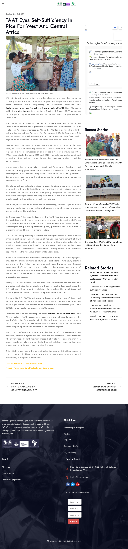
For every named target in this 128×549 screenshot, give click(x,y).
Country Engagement (11, 479)
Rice (51, 368)
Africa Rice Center (25, 111)
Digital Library (70, 452)
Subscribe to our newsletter (78, 492)
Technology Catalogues (74, 427)
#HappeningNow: (96, 64)
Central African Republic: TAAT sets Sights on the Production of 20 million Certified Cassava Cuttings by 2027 (102, 207)
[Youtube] (78, 484)
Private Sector (8, 473)
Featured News (31, 363)
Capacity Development (15, 363)
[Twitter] (73, 484)
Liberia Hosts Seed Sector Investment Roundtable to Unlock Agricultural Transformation (106, 308)
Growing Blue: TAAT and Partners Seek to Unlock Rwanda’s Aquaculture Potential (103, 245)
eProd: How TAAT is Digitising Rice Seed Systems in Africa (104, 318)
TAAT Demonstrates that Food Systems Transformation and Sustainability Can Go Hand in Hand (104, 277)
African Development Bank (61, 313)
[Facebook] (68, 484)
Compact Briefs (71, 446)
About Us (6, 467)
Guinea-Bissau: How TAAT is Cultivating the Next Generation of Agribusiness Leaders (105, 297)
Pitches (67, 434)
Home (40, 363)
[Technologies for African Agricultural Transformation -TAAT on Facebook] (118, 36)
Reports (67, 439)
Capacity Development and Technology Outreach (27, 368)
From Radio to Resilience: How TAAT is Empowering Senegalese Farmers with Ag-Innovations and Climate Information (103, 164)
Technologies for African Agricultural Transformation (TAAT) (35, 107)
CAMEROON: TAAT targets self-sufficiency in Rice (105, 288)
